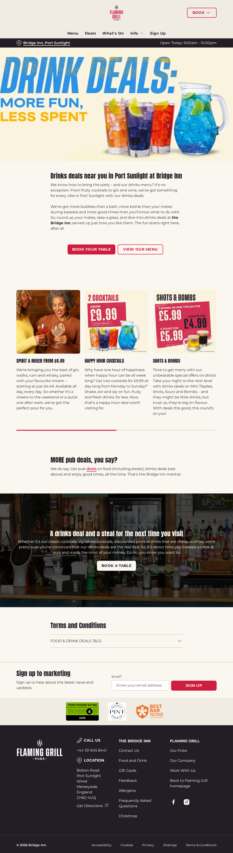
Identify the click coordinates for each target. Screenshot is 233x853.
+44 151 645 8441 (92, 750)
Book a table (116, 566)
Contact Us (129, 750)
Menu (73, 33)
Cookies (127, 845)
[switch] (90, 439)
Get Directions (90, 806)
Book (198, 12)
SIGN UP (194, 685)
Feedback (128, 780)
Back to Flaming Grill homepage (189, 783)
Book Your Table (91, 249)
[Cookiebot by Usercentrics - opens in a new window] (195, 378)
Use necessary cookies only (116, 471)
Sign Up (158, 33)
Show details (196, 456)
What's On (113, 33)
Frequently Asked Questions (135, 803)
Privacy (148, 845)
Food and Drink (133, 760)
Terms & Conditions (201, 845)
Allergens (127, 790)
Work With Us (182, 770)
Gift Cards (127, 770)
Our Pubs (178, 750)
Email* (116, 676)
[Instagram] (186, 802)
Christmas (128, 816)
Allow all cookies (182, 471)
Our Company (182, 760)
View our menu (140, 249)
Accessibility (101, 845)
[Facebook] (173, 802)
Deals (90, 33)
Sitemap (170, 845)
